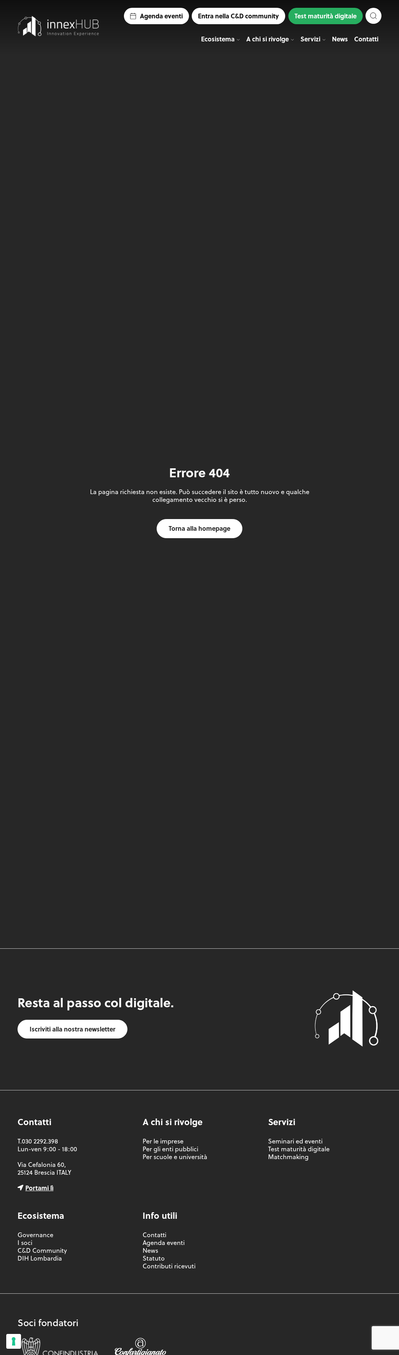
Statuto (154, 1258)
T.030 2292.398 (38, 1141)
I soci (25, 1242)
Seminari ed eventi (295, 1141)
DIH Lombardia (40, 1258)
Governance (35, 1235)
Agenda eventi (161, 15)
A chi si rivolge (267, 38)
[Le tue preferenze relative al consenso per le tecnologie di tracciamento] (13, 1341)
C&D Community (42, 1250)
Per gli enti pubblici (170, 1149)
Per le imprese (163, 1141)
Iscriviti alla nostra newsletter (72, 1028)
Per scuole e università (175, 1156)
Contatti (366, 38)
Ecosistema (218, 38)
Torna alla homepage (199, 528)
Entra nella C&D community (238, 15)
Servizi (310, 38)
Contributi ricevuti (169, 1266)
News (340, 38)
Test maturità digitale (326, 15)
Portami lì (39, 1187)
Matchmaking (288, 1156)
